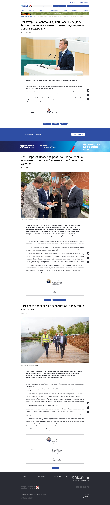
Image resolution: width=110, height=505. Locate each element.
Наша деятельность (42, 10)
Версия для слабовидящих (84, 2)
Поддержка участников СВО (55, 13)
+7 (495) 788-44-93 (80, 478)
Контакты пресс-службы (44, 479)
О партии (22, 10)
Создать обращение (78, 134)
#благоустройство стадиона (59, 299)
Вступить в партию (85, 10)
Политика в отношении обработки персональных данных (32, 499)
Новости (35, 16)
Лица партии (31, 10)
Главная (22, 16)
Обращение (59, 6)
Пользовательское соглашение (27, 497)
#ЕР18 (55, 123)
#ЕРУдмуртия (47, 123)
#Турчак (63, 123)
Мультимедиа (74, 10)
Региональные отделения (61, 476)
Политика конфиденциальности (27, 498)
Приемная (65, 10)
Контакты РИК (25, 479)
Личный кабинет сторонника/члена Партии (78, 6)
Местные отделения (54, 10)
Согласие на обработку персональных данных (30, 500)
